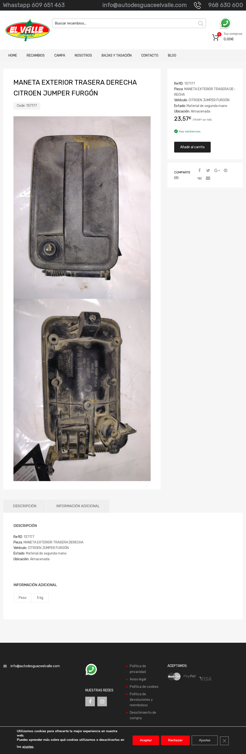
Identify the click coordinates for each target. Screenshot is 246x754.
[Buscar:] (129, 23)
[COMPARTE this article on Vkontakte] (199, 178)
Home (12, 55)
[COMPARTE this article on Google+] (216, 171)
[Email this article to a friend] (207, 178)
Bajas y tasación (117, 55)
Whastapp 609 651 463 (34, 5)
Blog (172, 55)
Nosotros (83, 55)
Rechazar (175, 740)
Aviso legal (138, 679)
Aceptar (146, 740)
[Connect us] (90, 701)
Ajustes (204, 740)
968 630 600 (225, 5)
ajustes (27, 746)
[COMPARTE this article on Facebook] (199, 171)
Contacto (149, 55)
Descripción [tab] (24, 506)
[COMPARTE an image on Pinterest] (225, 171)
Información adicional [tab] (78, 506)
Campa (59, 55)
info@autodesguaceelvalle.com (144, 5)
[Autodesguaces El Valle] (24, 30)
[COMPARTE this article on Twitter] (207, 171)
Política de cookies (144, 687)
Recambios (36, 55)
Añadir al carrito (192, 147)
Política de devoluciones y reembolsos (141, 699)
